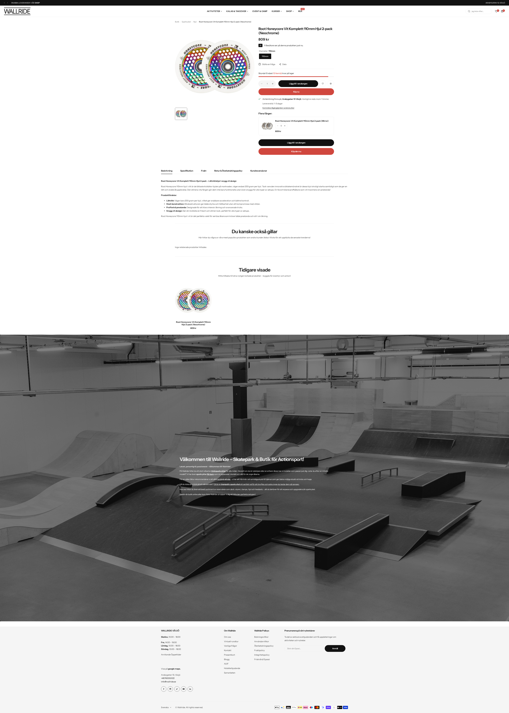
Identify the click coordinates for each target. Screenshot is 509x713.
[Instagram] (170, 689)
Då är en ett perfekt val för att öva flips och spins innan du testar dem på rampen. (256, 484)
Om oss (227, 637)
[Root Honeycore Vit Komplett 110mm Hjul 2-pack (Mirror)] (267, 126)
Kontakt (227, 650)
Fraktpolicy (259, 650)
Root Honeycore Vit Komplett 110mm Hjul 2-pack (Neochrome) (193, 323)
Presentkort (229, 655)
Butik (177, 22)
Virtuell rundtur (231, 641)
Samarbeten (229, 672)
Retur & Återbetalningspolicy (228, 170)
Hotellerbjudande (232, 668)
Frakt (203, 170)
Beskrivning (166, 170)
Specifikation (186, 170)
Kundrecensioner (258, 170)
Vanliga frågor (230, 646)
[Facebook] (163, 689)
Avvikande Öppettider (171, 654)
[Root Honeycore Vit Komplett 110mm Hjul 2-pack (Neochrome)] (193, 300)
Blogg (226, 659)
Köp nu (296, 91)
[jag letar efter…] (469, 11)
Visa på (171, 669)
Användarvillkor (261, 641)
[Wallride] (17, 11)
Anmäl (335, 648)
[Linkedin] (190, 689)
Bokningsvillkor (261, 637)
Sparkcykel (186, 22)
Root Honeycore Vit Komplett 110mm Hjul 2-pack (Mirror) (302, 121)
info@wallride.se (168, 681)
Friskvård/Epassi (262, 659)
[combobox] (479, 11)
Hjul (194, 22)
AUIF (226, 663)
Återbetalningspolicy (263, 646)
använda (224, 479)
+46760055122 (167, 678)
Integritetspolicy (261, 655)
